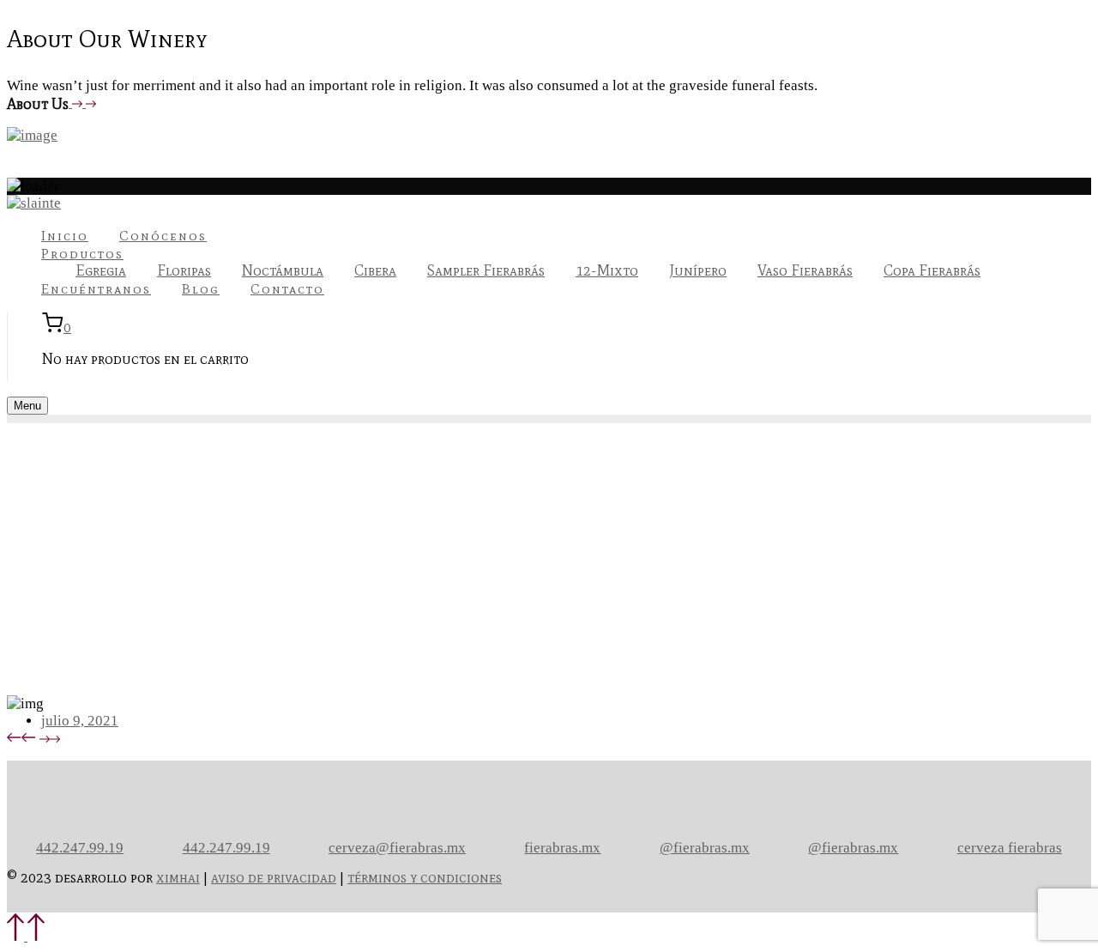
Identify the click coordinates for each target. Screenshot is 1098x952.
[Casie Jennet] (49, 738)
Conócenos (163, 235)
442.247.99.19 (80, 848)
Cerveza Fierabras (1009, 848)
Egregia (100, 270)
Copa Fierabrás (932, 270)
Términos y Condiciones (424, 877)
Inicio (64, 235)
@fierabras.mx (705, 848)
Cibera (375, 270)
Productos (82, 254)
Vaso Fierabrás (805, 270)
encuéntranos (96, 289)
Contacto (287, 289)
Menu (27, 405)
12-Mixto (607, 270)
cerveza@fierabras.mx (397, 848)
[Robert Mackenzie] (21, 738)
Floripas (184, 270)
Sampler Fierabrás (486, 270)
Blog (201, 289)
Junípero (698, 270)
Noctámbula (282, 270)
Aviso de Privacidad (273, 877)
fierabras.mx (562, 848)
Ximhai (178, 877)
